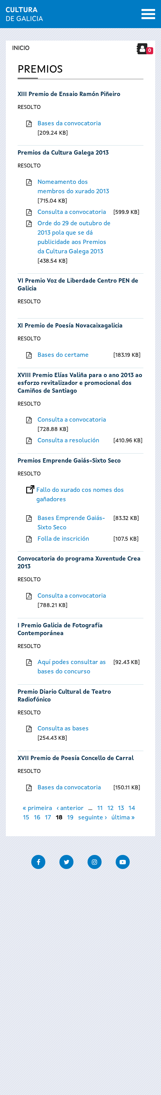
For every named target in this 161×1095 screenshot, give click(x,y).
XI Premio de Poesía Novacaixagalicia (70, 326)
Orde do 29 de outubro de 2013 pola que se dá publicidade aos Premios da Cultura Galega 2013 (74, 238)
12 (110, 808)
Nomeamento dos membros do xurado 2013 (73, 187)
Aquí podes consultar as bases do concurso (72, 667)
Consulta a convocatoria (72, 212)
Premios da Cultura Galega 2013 (63, 153)
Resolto (29, 107)
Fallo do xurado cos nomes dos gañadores (80, 490)
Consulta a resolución (68, 441)
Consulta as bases (63, 729)
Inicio (21, 48)
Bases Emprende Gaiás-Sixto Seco (71, 523)
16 (37, 818)
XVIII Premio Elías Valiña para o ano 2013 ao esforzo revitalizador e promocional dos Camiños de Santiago (80, 383)
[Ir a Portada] (24, 16)
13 (121, 808)
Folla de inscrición (63, 539)
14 (132, 808)
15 (26, 818)
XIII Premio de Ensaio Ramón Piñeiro (69, 95)
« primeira (37, 808)
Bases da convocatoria (69, 124)
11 (100, 808)
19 (70, 818)
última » (123, 818)
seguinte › (92, 818)
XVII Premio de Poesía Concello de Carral (76, 759)
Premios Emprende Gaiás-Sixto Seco (69, 461)
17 (48, 818)
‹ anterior (70, 808)
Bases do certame (63, 355)
